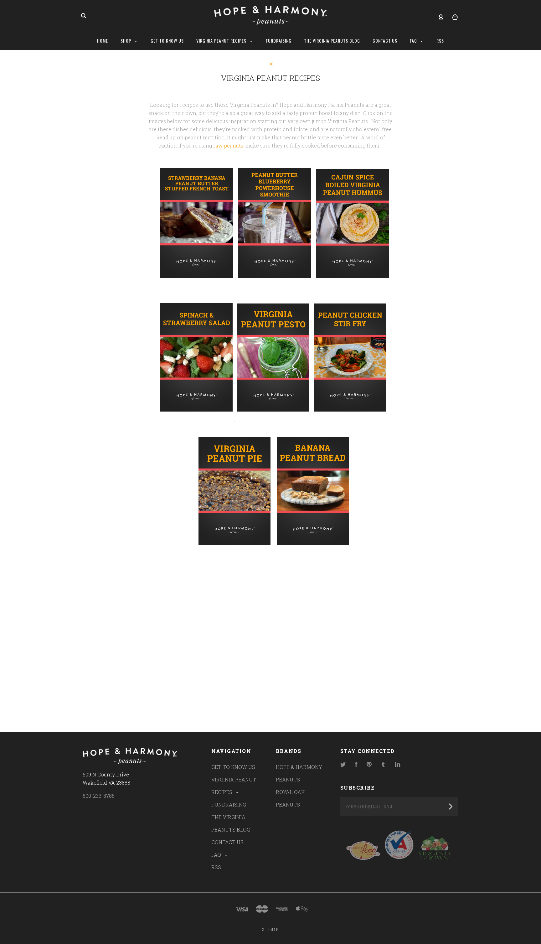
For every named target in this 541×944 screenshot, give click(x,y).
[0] (455, 16)
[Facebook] (356, 764)
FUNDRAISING (228, 804)
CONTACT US (227, 842)
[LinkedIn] (397, 764)
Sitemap (270, 929)
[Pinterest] (369, 764)
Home (102, 40)
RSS (216, 867)
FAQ (216, 854)
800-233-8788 (99, 795)
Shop (126, 40)
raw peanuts (228, 145)
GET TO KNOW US (233, 767)
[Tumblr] (383, 764)
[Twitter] (343, 764)
